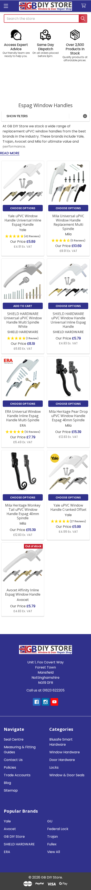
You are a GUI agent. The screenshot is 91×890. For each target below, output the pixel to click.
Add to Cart (22, 306)
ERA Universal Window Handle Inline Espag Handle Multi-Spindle (23, 415)
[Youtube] (54, 702)
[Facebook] (36, 702)
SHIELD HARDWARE (19, 844)
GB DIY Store (14, 836)
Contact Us (13, 759)
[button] (16, 44)
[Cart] (84, 6)
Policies (10, 767)
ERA (7, 851)
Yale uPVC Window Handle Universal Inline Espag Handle (22, 220)
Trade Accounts (17, 775)
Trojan (52, 836)
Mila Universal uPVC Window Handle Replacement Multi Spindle (68, 222)
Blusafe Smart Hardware (61, 742)
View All (53, 851)
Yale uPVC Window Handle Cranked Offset (68, 507)
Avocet (10, 828)
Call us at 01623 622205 (45, 690)
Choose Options (22, 208)
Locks (54, 767)
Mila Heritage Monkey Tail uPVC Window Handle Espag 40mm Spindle (22, 511)
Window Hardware (64, 752)
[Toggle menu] (6, 6)
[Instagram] (45, 702)
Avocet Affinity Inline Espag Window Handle (22, 592)
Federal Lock (57, 828)
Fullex (52, 844)
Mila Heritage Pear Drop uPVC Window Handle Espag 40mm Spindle (68, 415)
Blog (7, 782)
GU (49, 821)
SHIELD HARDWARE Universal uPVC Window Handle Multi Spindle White (23, 320)
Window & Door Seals (66, 775)
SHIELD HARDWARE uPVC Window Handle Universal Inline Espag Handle (68, 320)
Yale (7, 821)
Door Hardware (62, 759)
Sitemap (11, 790)
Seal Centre (13, 739)
